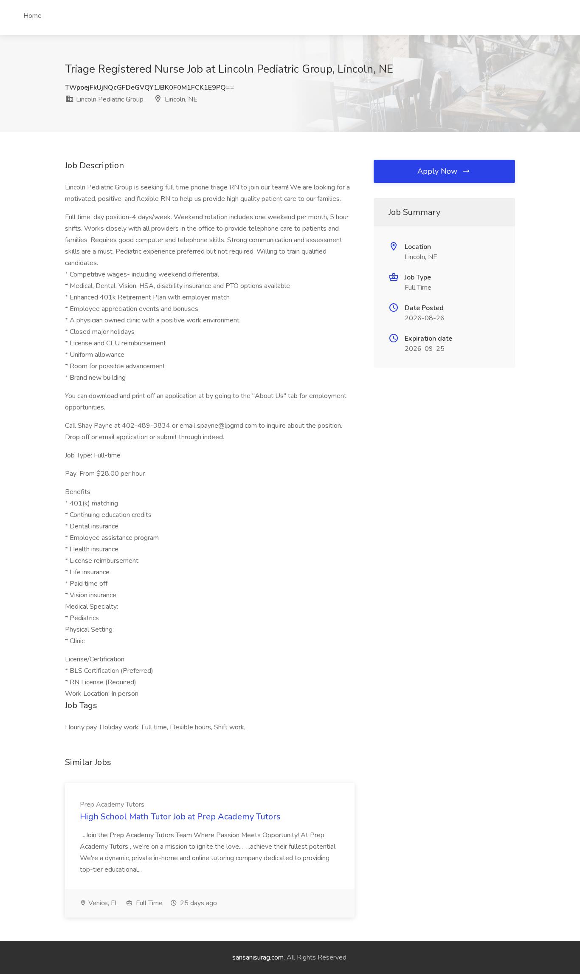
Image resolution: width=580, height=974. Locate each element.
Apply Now (438, 171)
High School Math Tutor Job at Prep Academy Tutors (180, 816)
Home (32, 15)
